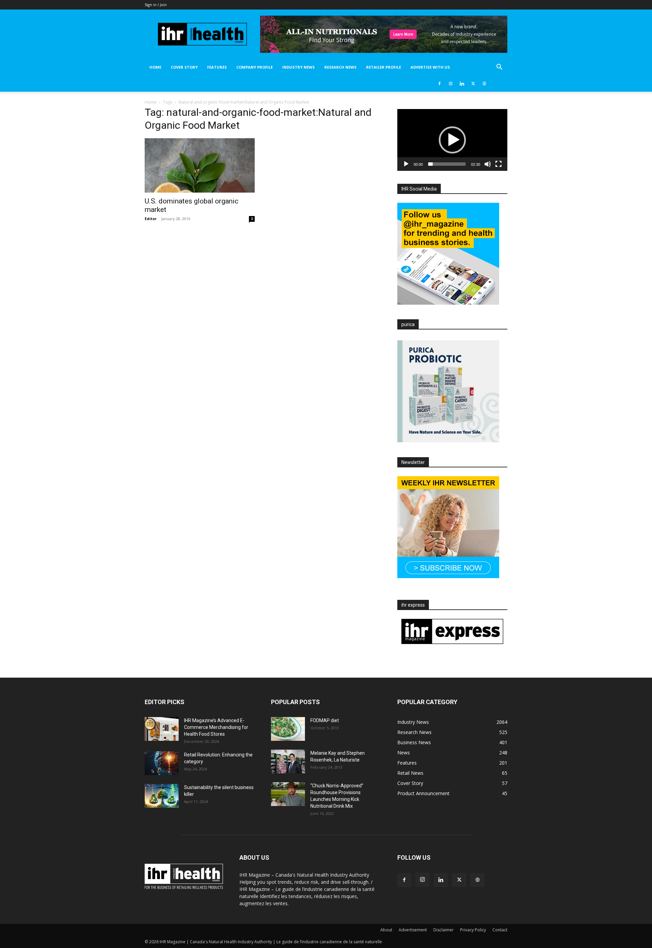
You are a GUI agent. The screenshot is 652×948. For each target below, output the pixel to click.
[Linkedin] (462, 83)
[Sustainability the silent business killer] (162, 796)
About (386, 930)
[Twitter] (473, 83)
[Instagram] (451, 83)
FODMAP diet (324, 720)
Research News (340, 67)
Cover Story (184, 67)
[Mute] (487, 164)
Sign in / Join (156, 4)
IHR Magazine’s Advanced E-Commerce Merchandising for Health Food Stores (216, 727)
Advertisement (413, 930)
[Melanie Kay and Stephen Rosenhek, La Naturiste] (288, 761)
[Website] (484, 83)
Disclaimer (443, 930)
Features (217, 67)
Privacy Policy (473, 930)
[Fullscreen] (498, 164)
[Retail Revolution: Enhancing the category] (162, 763)
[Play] (406, 164)
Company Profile (254, 67)
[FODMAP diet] (288, 729)
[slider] (447, 164)
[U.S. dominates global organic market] (200, 165)
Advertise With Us (430, 67)
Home (155, 67)
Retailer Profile (383, 67)
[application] (452, 140)
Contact (499, 930)
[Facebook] (439, 83)
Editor (151, 218)
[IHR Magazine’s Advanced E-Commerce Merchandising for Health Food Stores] (162, 729)
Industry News (298, 67)
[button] (499, 68)
